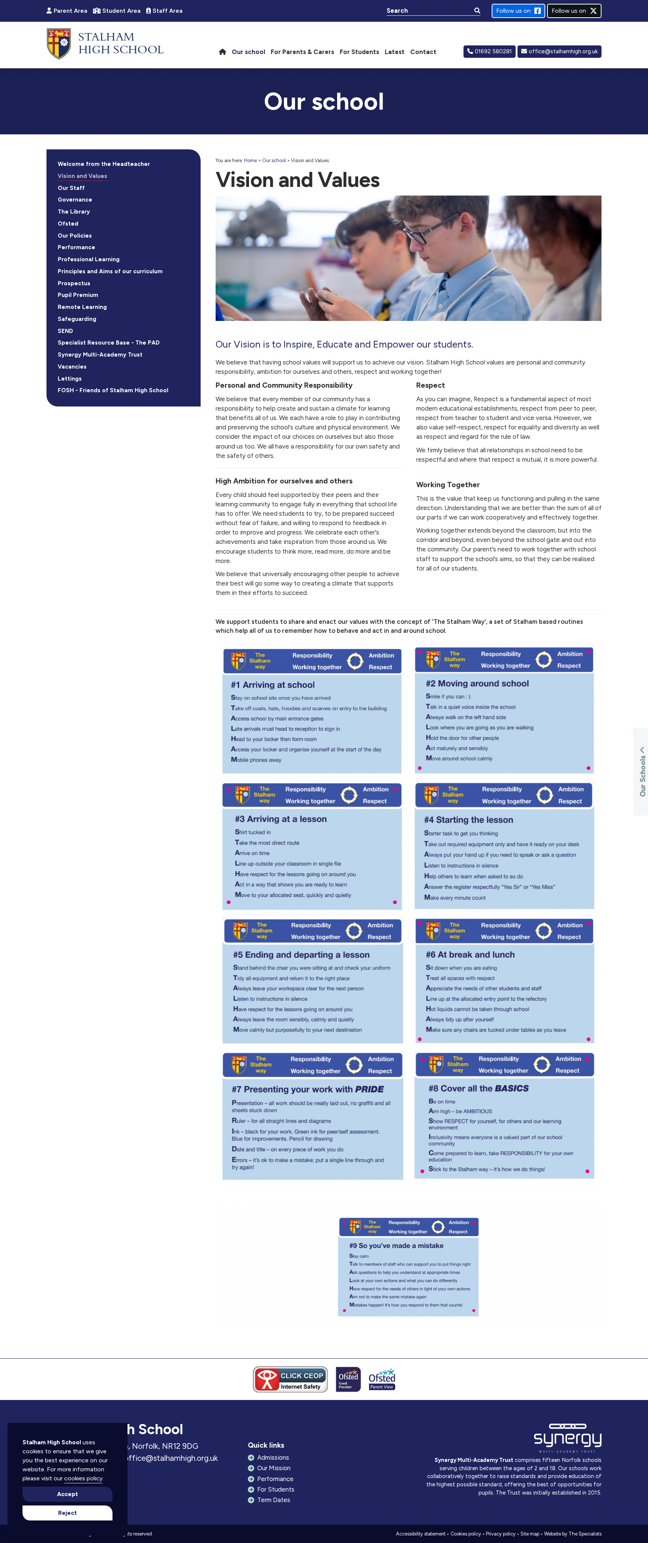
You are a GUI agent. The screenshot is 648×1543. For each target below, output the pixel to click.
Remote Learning (82, 307)
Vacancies (72, 366)
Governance (75, 199)
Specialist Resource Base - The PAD (109, 342)
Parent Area (70, 10)
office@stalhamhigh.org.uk (563, 51)
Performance (76, 247)
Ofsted (68, 223)
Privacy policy (501, 1534)
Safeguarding (77, 319)
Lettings (70, 378)
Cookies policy (465, 1534)
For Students (275, 1489)
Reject (67, 1512)
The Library (74, 211)
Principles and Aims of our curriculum (110, 271)
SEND (65, 331)
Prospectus (74, 283)
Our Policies (75, 235)
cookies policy (83, 1478)
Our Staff (71, 188)
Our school (274, 160)
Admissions (273, 1457)
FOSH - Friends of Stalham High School (113, 390)
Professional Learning (89, 259)
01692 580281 (493, 51)
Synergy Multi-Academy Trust (100, 354)
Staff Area (168, 10)
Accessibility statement (421, 1534)
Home (250, 160)
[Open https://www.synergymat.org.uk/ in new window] (568, 1440)
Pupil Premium (78, 295)
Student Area (121, 10)
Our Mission (274, 1468)
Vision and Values (82, 176)
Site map (529, 1534)
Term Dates (273, 1500)
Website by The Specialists (573, 1534)
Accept (67, 1494)
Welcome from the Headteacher (104, 164)
